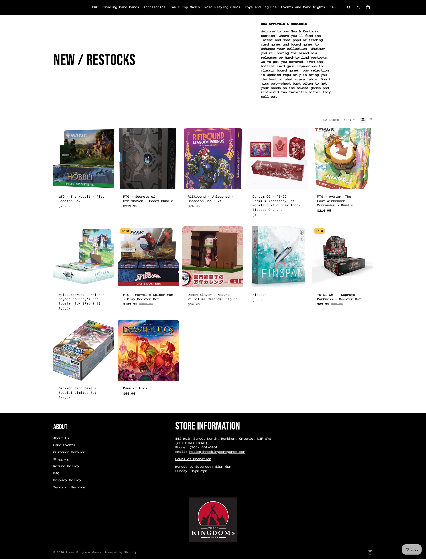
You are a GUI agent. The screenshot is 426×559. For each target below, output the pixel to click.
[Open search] (349, 7)
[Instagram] (370, 552)
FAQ (56, 473)
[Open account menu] (358, 7)
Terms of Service (69, 487)
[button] (349, 120)
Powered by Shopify (121, 552)
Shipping (61, 459)
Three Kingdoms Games (83, 552)
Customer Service (69, 452)
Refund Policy (66, 466)
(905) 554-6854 (203, 447)
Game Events (64, 445)
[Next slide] (107, 257)
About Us (61, 438)
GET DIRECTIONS (191, 443)
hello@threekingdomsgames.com (217, 452)
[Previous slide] (60, 257)
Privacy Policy (67, 480)
